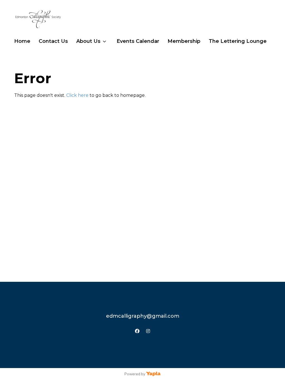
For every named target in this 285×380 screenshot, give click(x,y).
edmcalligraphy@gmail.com (142, 316)
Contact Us (53, 41)
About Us (88, 41)
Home (22, 41)
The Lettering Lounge (238, 41)
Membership (184, 41)
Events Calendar (138, 41)
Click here (77, 95)
